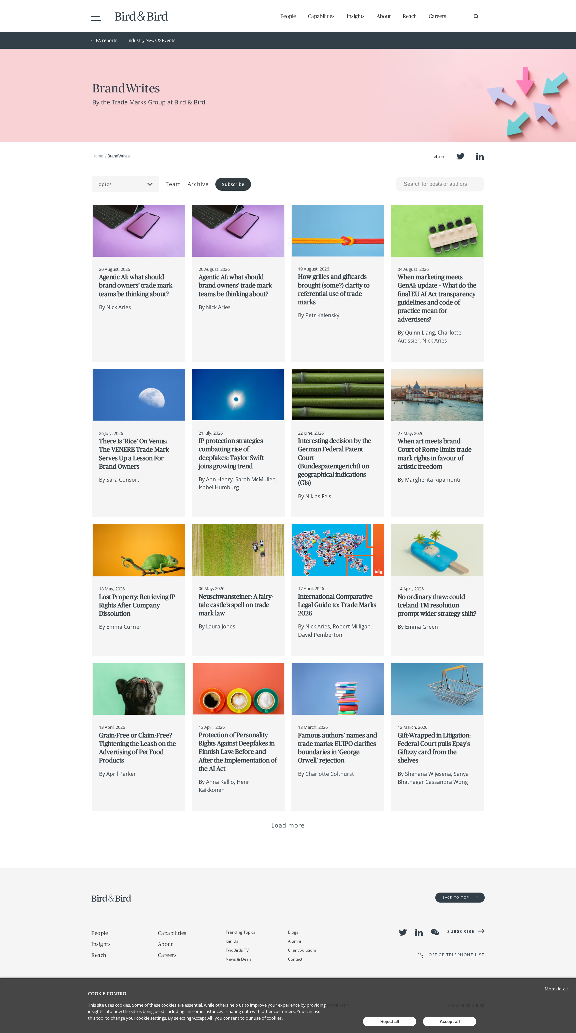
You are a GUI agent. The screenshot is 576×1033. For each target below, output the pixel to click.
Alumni (294, 941)
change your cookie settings (138, 1018)
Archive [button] (198, 184)
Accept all (450, 1021)
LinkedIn (480, 156)
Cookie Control (108, 993)
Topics (104, 184)
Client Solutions (302, 950)
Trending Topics (240, 932)
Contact (295, 959)
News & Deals (239, 959)
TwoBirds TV (237, 950)
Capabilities (321, 16)
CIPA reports (104, 40)
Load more (288, 825)
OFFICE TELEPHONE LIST (457, 955)
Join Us (232, 941)
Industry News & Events (151, 40)
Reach (410, 16)
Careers (437, 16)
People (288, 16)
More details (557, 989)
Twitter (460, 156)
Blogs (293, 932)
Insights (356, 16)
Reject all (389, 1021)
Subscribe (233, 184)
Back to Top (456, 897)
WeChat (435, 932)
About (384, 16)
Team (173, 184)
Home (97, 156)
